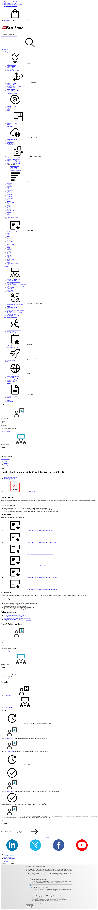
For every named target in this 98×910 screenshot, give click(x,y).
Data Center (10, 143)
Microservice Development (13, 159)
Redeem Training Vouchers (13, 90)
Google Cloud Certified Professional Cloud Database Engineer (42, 589)
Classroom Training (8, 707)
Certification (7, 218)
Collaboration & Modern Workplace (15, 310)
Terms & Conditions (8, 855)
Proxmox (9, 212)
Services (6, 266)
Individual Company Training (14, 288)
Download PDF (31, 491)
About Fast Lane (11, 374)
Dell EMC (9, 197)
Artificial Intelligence (12, 307)
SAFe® (8, 109)
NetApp (9, 207)
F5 (7, 199)
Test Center (9, 264)
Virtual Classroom (8, 695)
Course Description (8, 475)
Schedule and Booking (9, 478)
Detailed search (4, 49)
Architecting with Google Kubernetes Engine (17, 618)
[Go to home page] (12, 33)
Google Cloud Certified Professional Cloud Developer (40, 554)
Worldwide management (13, 376)
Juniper (8, 205)
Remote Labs (10, 291)
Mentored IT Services (12, 314)
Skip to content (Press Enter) (10, 6)
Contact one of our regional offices (9, 36)
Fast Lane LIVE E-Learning (13, 70)
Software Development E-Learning (15, 157)
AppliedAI (9, 186)
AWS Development (14, 166)
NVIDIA (9, 209)
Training (6, 51)
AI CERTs (9, 183)
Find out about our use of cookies (34, 903)
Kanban (9, 107)
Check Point (10, 190)
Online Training (11, 738)
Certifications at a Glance (13, 232)
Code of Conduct (11, 377)
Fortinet (8, 201)
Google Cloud (10, 202)
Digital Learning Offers (12, 93)
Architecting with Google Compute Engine (16, 615)
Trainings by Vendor (12, 83)
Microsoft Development (15, 170)
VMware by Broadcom (12, 217)
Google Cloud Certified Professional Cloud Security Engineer (42, 565)
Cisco (8, 191)
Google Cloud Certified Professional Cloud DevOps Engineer (42, 577)
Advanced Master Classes (13, 66)
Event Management (11, 283)
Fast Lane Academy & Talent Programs (16, 284)
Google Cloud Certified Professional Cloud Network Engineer (42, 542)
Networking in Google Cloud (13, 616)
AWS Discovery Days (12, 347)
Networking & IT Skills (12, 69)
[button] (13, 20)
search (2, 47)
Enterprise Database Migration (13, 619)
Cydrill (8, 195)
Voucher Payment (11, 360)
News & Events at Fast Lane (14, 330)
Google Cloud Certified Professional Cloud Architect (40, 530)
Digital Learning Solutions (13, 279)
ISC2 (8, 203)
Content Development (12, 280)
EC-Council (10, 198)
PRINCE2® (10, 126)
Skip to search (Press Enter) (10, 3)
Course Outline (7, 479)
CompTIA (9, 194)
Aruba (8, 187)
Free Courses (10, 401)
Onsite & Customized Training (14, 86)
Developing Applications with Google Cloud (17, 620)
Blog (8, 398)
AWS (8, 188)
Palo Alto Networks (11, 210)
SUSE (8, 216)
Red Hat (9, 213)
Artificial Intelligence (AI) (13, 139)
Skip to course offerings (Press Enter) (13, 4)
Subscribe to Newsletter (9, 858)
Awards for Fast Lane (12, 380)
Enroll (47, 837)
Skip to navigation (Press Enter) (11, 2)
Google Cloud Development (17, 168)
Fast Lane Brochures (12, 396)
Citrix (8, 192)
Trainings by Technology (13, 85)
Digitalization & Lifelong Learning (15, 286)
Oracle (8, 253)
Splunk (8, 214)
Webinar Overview (11, 345)
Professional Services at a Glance (15, 304)
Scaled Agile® (10, 259)
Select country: (7, 20)
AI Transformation (11, 65)
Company (6, 361)
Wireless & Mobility (11, 144)
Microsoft (9, 206)
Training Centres (11, 381)
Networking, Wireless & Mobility (15, 312)
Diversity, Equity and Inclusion (14, 379)
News (8, 400)
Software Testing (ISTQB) (13, 163)
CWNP (8, 240)
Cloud (8, 140)
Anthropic (9, 184)
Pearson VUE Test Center (13, 315)
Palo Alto (9, 255)
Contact (8, 383)
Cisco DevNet (13, 167)
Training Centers (11, 91)
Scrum (8, 110)
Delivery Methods (11, 89)
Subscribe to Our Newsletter (13, 332)
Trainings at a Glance (12, 106)
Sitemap (6, 861)
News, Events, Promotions (10, 317)
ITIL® (8, 124)
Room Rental (10, 290)
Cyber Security (10, 142)
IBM (8, 245)
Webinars (9, 397)
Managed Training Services (13, 282)
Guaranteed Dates (11, 87)
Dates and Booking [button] (5, 431)
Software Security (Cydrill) (13, 162)
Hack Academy (10, 67)
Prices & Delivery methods (10, 477)
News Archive (10, 331)
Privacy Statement (8, 857)
